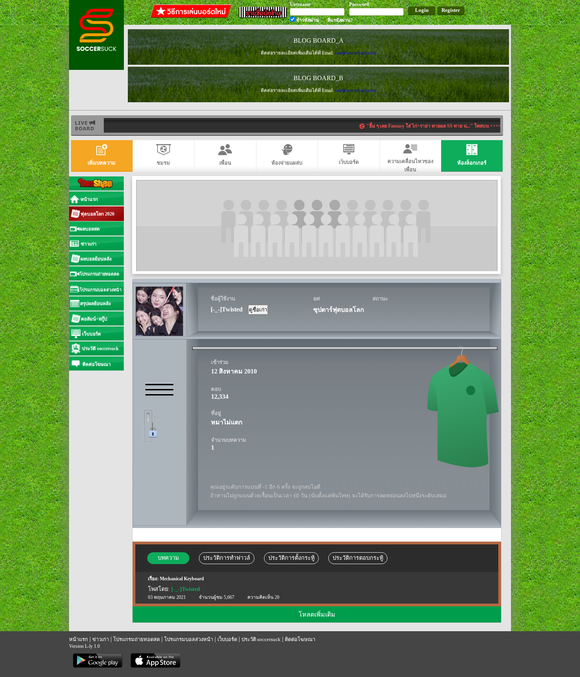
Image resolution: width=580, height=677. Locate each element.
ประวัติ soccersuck (261, 639)
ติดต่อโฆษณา (300, 639)
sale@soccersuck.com (355, 53)
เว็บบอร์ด (227, 639)
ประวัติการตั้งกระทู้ (291, 558)
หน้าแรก (78, 639)
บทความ (168, 558)
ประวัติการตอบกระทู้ (358, 558)
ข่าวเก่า (100, 639)
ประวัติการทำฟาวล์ (226, 558)
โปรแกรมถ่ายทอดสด (136, 639)
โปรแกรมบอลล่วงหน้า (188, 639)
